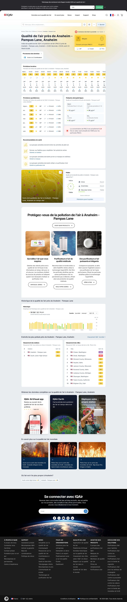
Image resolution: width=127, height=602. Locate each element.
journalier (77, 313)
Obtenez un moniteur (35, 152)
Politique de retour (27, 556)
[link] (107, 15)
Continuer (99, 7)
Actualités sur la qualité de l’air (44, 544)
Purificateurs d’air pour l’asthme (114, 547)
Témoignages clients (46, 564)
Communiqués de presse (45, 571)
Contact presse (9, 551)
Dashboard (59, 564)
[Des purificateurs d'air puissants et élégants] (89, 243)
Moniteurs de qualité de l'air (97, 560)
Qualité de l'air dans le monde (80, 571)
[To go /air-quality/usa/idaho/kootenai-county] (85, 369)
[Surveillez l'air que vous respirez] (37, 243)
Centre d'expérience (11, 564)
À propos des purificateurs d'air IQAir (96, 548)
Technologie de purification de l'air (45, 576)
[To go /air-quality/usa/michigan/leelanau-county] (85, 373)
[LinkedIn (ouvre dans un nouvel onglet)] (72, 518)
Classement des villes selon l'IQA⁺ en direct (80, 557)
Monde (23, 31)
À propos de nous (10, 543)
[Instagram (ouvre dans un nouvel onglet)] (68, 518)
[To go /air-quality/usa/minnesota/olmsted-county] (85, 359)
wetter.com (87, 195)
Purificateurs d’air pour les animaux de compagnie (115, 569)
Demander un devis (62, 551)
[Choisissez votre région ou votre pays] (112, 15)
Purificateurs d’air (96, 569)
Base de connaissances (26, 552)
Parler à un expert (62, 553)
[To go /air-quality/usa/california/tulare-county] (85, 380)
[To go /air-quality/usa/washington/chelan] (85, 352)
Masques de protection (94, 555)
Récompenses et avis (46, 567)
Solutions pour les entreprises (62, 547)
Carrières (7, 548)
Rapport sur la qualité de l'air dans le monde (80, 564)
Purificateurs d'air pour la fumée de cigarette (114, 561)
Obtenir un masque (35, 159)
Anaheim (40, 31)
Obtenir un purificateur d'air (37, 165)
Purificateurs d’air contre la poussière (114, 576)
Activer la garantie (27, 548)
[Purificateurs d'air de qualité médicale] (63, 243)
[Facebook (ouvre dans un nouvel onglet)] (54, 518)
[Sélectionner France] (112, 15)
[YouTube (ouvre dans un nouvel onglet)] (63, 518)
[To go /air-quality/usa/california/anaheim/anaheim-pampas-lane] (42, 352)
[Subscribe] (86, 511)
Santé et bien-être (45, 561)
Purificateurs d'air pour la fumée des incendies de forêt (114, 588)
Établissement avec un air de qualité (62, 557)
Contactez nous (9, 545)
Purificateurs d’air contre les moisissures (114, 553)
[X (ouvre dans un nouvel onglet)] (59, 518)
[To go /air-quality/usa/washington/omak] (85, 355)
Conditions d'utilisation (68, 599)
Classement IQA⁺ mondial (95, 337)
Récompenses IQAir (28, 545)
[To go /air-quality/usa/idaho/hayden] (85, 362)
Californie (34, 31)
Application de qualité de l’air (80, 544)
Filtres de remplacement (95, 565)
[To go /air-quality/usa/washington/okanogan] (85, 376)
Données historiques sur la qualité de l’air (80, 552)
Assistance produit (27, 543)
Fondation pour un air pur (11, 555)
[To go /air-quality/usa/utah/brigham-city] (85, 383)
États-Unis (28, 31)
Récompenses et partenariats (9, 560)
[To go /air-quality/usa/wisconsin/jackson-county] (85, 366)
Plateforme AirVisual (80, 548)
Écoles (58, 561)
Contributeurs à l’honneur (44, 557)
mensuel (84, 313)
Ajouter (102, 24)
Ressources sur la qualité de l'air (45, 552)
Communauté (43, 548)
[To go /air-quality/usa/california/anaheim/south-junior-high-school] (42, 355)
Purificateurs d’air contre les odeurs (114, 581)
